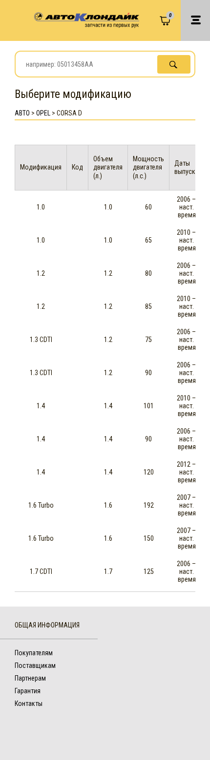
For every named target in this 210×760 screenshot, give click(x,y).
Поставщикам (35, 665)
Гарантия (28, 691)
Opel (43, 113)
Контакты (28, 703)
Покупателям (34, 653)
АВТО (22, 113)
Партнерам (30, 678)
